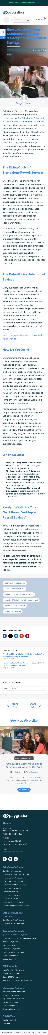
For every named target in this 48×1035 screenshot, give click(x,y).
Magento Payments (11, 995)
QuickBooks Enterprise (12, 871)
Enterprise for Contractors (13, 878)
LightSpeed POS (9, 1020)
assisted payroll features (14, 589)
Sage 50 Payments (10, 945)
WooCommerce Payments (14, 992)
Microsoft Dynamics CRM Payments (17, 980)
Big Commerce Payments (13, 998)
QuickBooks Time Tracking (13, 920)
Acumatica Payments (11, 948)
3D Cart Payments (10, 1002)
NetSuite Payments (10, 942)
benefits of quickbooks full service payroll (21, 600)
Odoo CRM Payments (11, 977)
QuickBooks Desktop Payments (15, 935)
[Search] (28, 19)
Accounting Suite (10, 959)
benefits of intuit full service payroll (19, 594)
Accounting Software (24, 758)
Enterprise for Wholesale (13, 881)
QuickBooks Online (10, 898)
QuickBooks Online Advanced (15, 902)
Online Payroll (8, 916)
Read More (24, 789)
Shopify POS (8, 1023)
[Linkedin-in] (16, 859)
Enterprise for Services (12, 895)
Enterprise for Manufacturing (14, 885)
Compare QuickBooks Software (16, 905)
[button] (5, 636)
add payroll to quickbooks (15, 583)
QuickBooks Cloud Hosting (13, 923)
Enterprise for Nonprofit (12, 888)
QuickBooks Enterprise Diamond (16, 874)
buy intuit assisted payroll (15, 606)
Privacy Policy (32, 1032)
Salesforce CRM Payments (14, 970)
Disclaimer (42, 1032)
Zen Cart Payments (10, 1005)
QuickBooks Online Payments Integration (19, 938)
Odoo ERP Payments (11, 955)
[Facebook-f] (5, 859)
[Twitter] (10, 859)
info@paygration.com (13, 851)
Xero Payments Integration (14, 952)
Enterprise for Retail (11, 892)
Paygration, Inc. (32, 772)
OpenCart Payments (11, 1009)
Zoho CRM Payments (11, 973)
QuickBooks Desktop (13, 611)
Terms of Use (21, 1032)
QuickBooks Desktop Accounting (19, 50)
